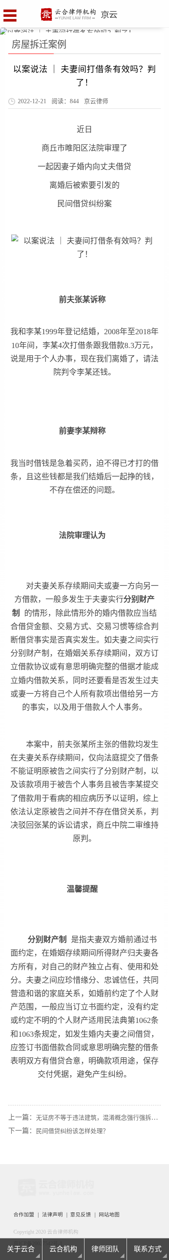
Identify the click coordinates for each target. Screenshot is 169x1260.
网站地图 (109, 1215)
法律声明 (52, 1215)
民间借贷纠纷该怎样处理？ (72, 1131)
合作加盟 (23, 1215)
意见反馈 (80, 1215)
